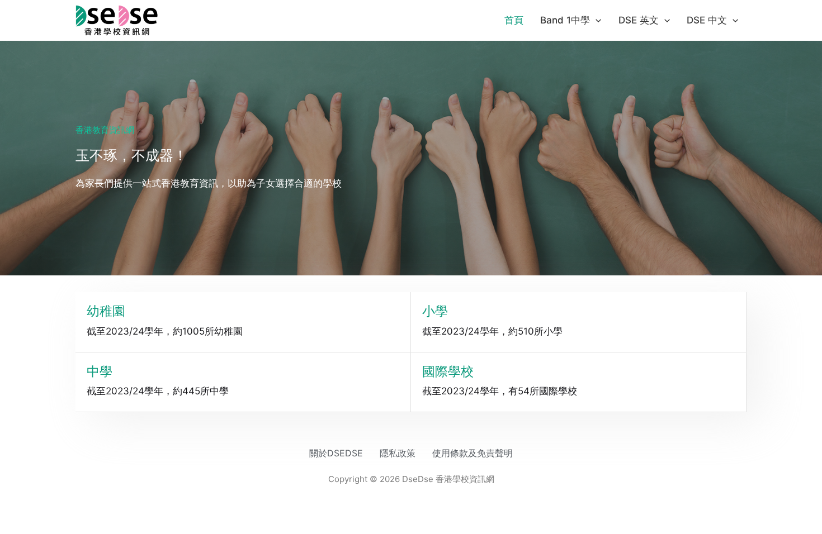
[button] (595, 20)
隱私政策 (397, 453)
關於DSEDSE (336, 453)
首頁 (513, 20)
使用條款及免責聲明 (472, 453)
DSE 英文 (638, 20)
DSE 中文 (707, 20)
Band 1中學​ (565, 20)
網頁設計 (383, 489)
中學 (99, 371)
